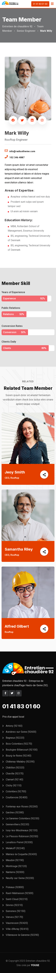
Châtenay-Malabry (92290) (20, 761)
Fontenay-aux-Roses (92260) (22, 806)
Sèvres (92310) (14, 905)
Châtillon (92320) (15, 767)
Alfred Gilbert (17, 626)
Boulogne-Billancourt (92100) (21, 749)
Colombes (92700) (16, 791)
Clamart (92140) (14, 779)
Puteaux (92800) (15, 887)
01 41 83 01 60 (40, 4)
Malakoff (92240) (15, 848)
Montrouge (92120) (16, 866)
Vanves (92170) (14, 917)
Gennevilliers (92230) (17, 824)
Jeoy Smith (15, 472)
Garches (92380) (15, 812)
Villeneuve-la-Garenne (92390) (22, 934)
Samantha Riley (19, 549)
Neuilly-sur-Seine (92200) (20, 878)
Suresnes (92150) (15, 911)
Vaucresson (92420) (17, 923)
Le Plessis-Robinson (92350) (22, 836)
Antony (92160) (14, 725)
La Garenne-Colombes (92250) (22, 818)
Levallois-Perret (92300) (19, 842)
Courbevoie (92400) (16, 797)
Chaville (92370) (14, 773)
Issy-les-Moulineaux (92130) (21, 830)
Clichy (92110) (13, 785)
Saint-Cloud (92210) (17, 899)
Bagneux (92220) (15, 737)
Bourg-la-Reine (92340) (18, 755)
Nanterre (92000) (15, 872)
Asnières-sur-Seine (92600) (21, 731)
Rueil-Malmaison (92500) (19, 893)
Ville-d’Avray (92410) (17, 928)
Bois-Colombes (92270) (19, 743)
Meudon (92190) (15, 860)
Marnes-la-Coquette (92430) (21, 854)
